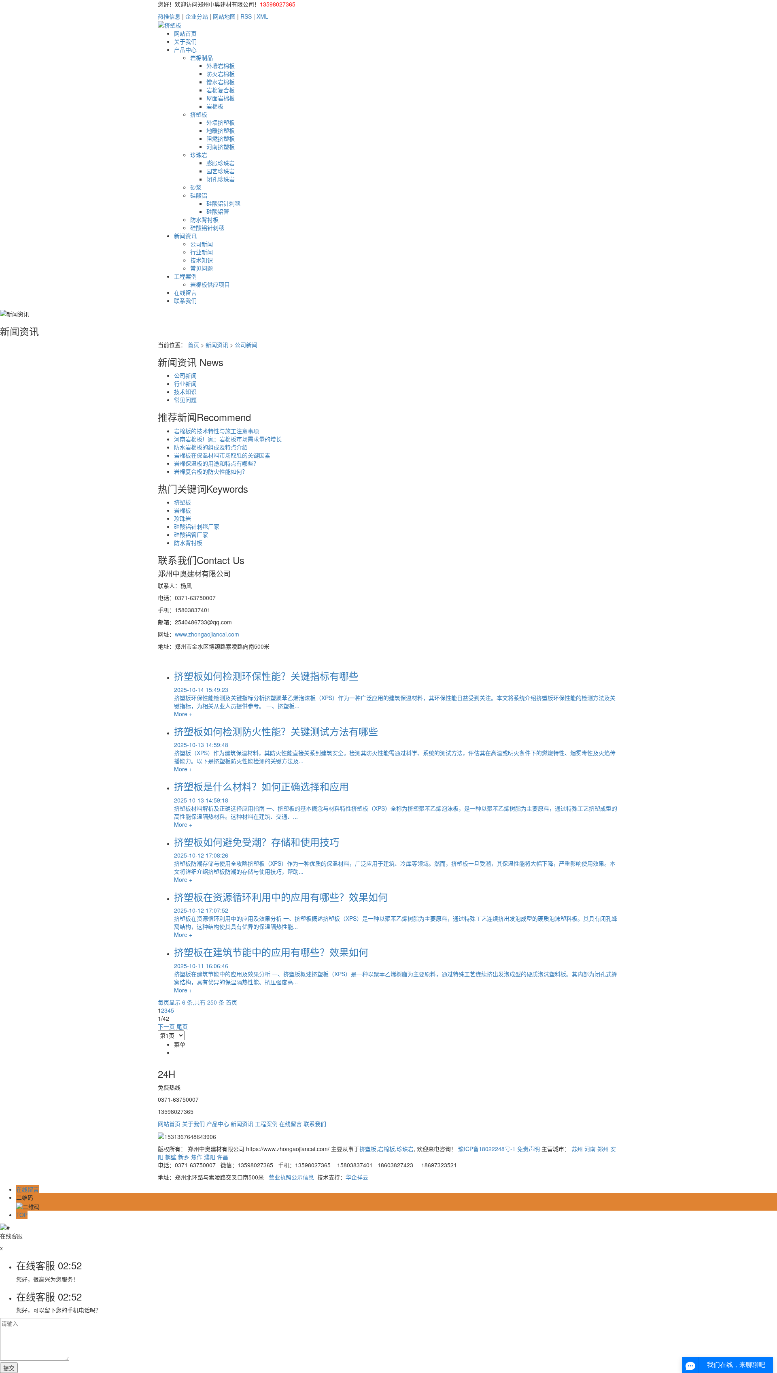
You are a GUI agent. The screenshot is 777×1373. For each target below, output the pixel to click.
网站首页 (185, 33)
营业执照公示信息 (291, 1177)
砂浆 (196, 187)
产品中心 (185, 49)
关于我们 (185, 41)
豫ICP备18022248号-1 (487, 1149)
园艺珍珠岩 (220, 171)
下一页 (166, 1026)
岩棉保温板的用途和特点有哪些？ (216, 463)
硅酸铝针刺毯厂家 (196, 526)
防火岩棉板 (220, 74)
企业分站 (196, 16)
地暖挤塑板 (220, 130)
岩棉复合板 (220, 90)
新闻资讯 (185, 236)
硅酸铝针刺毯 (223, 203)
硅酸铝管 (217, 211)
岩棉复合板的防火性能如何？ (211, 471)
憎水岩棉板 (220, 82)
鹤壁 (170, 1157)
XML (262, 16)
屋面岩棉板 (220, 98)
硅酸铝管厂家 (191, 534)
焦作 (196, 1157)
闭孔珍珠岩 (220, 179)
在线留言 (185, 292)
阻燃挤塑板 (220, 138)
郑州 (603, 1149)
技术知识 (201, 260)
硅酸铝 (198, 195)
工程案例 (185, 276)
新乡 (183, 1157)
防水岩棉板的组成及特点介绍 (211, 447)
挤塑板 (198, 114)
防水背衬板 (204, 219)
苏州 (577, 1149)
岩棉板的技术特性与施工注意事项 (216, 431)
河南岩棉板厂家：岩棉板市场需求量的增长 (228, 439)
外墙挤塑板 (220, 122)
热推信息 (169, 16)
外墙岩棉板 (220, 66)
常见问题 (201, 268)
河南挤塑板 (220, 147)
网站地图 (224, 16)
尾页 (182, 1026)
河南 (590, 1149)
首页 (193, 345)
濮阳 (209, 1157)
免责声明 (528, 1149)
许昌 (222, 1157)
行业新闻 (201, 252)
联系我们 (185, 300)
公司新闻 (201, 244)
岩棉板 (214, 106)
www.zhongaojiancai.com (207, 634)
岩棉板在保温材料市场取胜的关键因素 (222, 455)
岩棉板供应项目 (210, 284)
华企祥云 (357, 1177)
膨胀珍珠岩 (220, 163)
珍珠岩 (198, 155)
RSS (246, 16)
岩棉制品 (201, 57)
